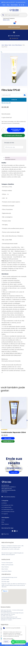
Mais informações (6, 114)
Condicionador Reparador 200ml (13, 432)
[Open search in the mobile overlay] (14, 15)
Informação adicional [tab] (10, 159)
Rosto (10, 45)
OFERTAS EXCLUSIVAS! (14, 27)
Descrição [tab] (7, 157)
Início (3, 45)
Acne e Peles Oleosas (17, 45)
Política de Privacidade (8, 638)
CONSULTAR (14, 99)
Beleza (6, 45)
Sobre (3, 520)
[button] (14, 32)
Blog (3, 522)
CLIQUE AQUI (14, 472)
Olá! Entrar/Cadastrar (9, 18)
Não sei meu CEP (6, 103)
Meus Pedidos (5, 524)
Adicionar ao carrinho (16, 130)
